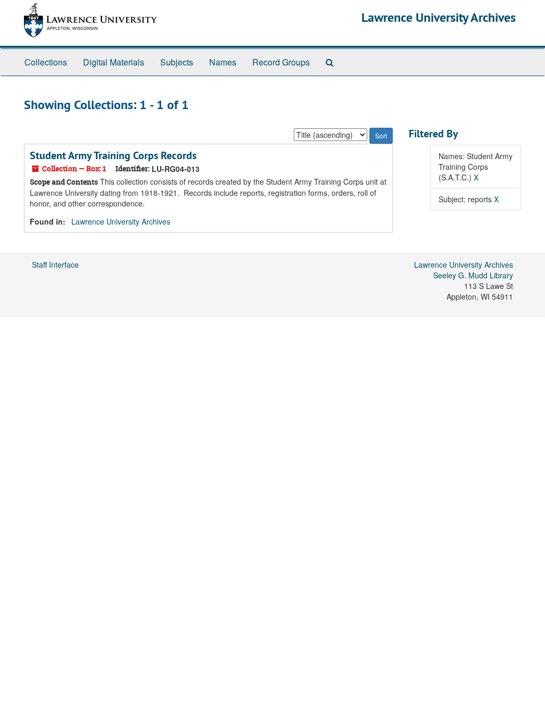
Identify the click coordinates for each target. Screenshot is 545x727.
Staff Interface (55, 264)
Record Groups (281, 62)
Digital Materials (113, 62)
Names (222, 62)
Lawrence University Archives (438, 17)
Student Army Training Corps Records (113, 155)
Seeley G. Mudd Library (473, 275)
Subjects (176, 62)
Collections (45, 62)
